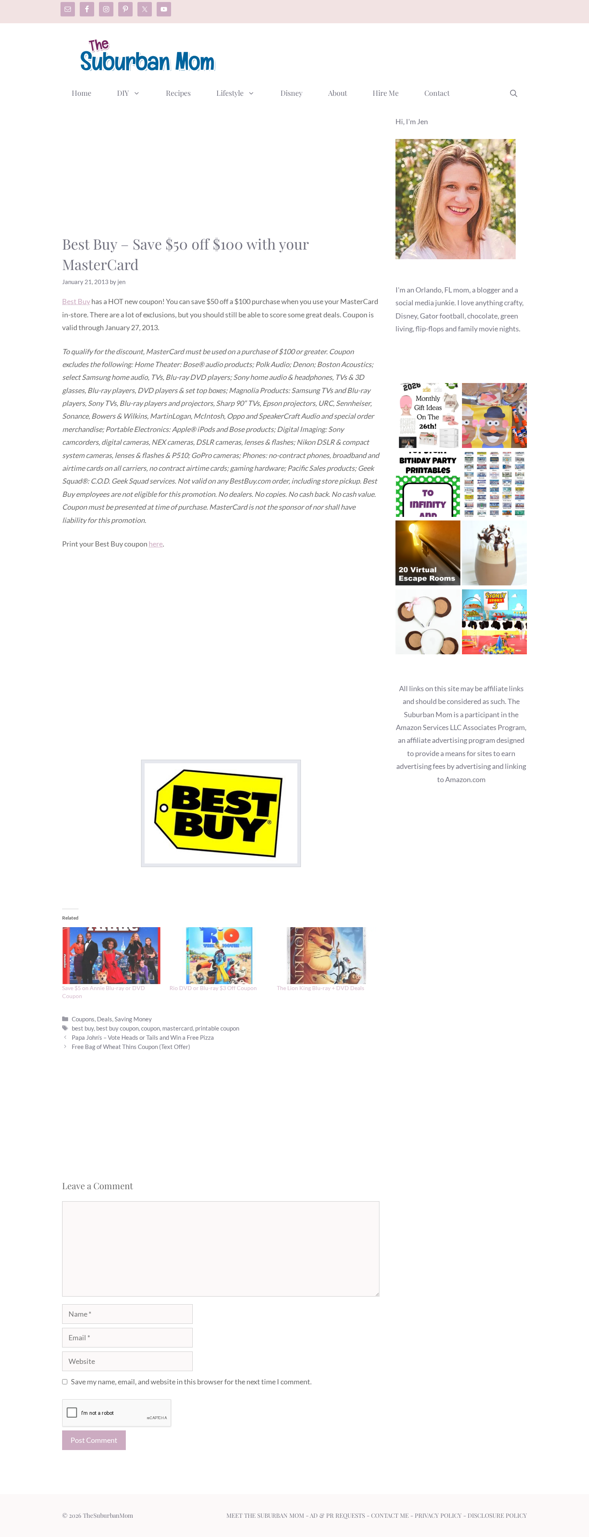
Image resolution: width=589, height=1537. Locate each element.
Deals (104, 1019)
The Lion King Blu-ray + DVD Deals (320, 987)
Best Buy (76, 301)
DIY (123, 93)
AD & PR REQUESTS (337, 1515)
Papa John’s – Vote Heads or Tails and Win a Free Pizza (143, 1037)
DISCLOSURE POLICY (497, 1515)
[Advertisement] (381, 53)
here (156, 543)
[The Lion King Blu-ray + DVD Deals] (326, 955)
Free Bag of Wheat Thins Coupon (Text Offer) (131, 1046)
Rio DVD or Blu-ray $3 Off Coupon (213, 987)
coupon (150, 1028)
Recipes (178, 93)
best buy (83, 1028)
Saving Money (133, 1019)
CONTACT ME (390, 1515)
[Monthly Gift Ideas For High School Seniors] (427, 417)
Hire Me (386, 93)
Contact (437, 93)
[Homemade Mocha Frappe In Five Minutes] (494, 554)
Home (81, 93)
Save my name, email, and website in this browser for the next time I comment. (191, 1381)
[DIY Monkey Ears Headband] (427, 623)
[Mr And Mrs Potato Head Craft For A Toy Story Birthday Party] (494, 417)
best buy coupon (117, 1028)
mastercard (177, 1028)
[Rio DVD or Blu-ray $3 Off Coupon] (219, 955)
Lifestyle (230, 93)
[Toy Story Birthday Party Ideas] (494, 623)
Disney (291, 93)
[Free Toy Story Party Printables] (427, 486)
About (337, 93)
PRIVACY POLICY (438, 1515)
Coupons (83, 1019)
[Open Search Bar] (513, 93)
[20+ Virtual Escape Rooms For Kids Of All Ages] (427, 554)
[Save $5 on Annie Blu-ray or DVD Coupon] (111, 955)
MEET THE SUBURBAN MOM (265, 1515)
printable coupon (217, 1028)
